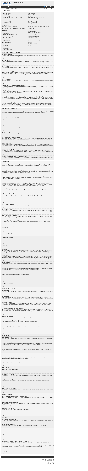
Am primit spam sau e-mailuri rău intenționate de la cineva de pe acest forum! (39, 23)
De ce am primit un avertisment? (6, 37)
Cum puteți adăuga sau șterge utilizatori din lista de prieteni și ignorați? (38, 26)
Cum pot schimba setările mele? (6, 22)
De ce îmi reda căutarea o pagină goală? (34, 30)
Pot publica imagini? (5, 45)
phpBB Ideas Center (46, 437)
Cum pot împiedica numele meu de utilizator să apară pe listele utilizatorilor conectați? (14, 23)
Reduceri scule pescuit (51, 461)
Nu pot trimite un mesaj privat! (32, 21)
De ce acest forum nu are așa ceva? (33, 44)
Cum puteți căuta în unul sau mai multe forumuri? (35, 29)
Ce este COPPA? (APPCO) (5, 14)
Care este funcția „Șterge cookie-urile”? (7, 19)
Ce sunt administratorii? (31, 13)
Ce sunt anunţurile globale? (6, 46)
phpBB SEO (52, 462)
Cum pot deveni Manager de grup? (33, 16)
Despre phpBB (20, 432)
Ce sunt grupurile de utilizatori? (32, 15)
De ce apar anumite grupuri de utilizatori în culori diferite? (36, 17)
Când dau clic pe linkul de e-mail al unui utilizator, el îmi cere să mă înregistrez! (13, 28)
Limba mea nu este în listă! (5, 25)
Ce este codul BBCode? (5, 43)
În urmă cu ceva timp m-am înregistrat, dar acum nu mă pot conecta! (12, 17)
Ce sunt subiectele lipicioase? (6, 47)
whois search (21, 443)
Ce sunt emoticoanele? (5, 44)
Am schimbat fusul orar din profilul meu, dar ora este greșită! (10, 24)
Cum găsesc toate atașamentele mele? (34, 40)
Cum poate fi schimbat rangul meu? (7, 27)
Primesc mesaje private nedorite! (32, 22)
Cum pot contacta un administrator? (33, 45)
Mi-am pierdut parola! (5, 18)
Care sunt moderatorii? (31, 14)
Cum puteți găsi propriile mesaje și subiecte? (34, 32)
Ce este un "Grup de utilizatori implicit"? (33, 18)
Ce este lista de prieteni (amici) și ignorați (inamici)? (36, 25)
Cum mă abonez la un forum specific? (33, 36)
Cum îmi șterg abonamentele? (32, 37)
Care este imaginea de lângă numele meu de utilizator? (10, 26)
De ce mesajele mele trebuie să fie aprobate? (8, 39)
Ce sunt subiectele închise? (5, 48)
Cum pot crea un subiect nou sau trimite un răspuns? (9, 31)
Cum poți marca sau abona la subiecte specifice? (35, 35)
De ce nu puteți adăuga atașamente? (7, 36)
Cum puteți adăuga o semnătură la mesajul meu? (9, 32)
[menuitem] (8, 6)
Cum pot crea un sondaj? (5, 33)
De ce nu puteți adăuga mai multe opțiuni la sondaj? (9, 34)
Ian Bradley (52, 458)
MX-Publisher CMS (51, 460)
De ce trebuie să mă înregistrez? (6, 13)
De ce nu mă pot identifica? (6, 16)
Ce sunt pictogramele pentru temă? (7, 49)
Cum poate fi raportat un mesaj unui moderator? (9, 38)
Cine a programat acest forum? (32, 43)
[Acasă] (6, 3)
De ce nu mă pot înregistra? (6, 15)
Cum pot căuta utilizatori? (32, 31)
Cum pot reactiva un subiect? (6, 40)
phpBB (49, 134)
